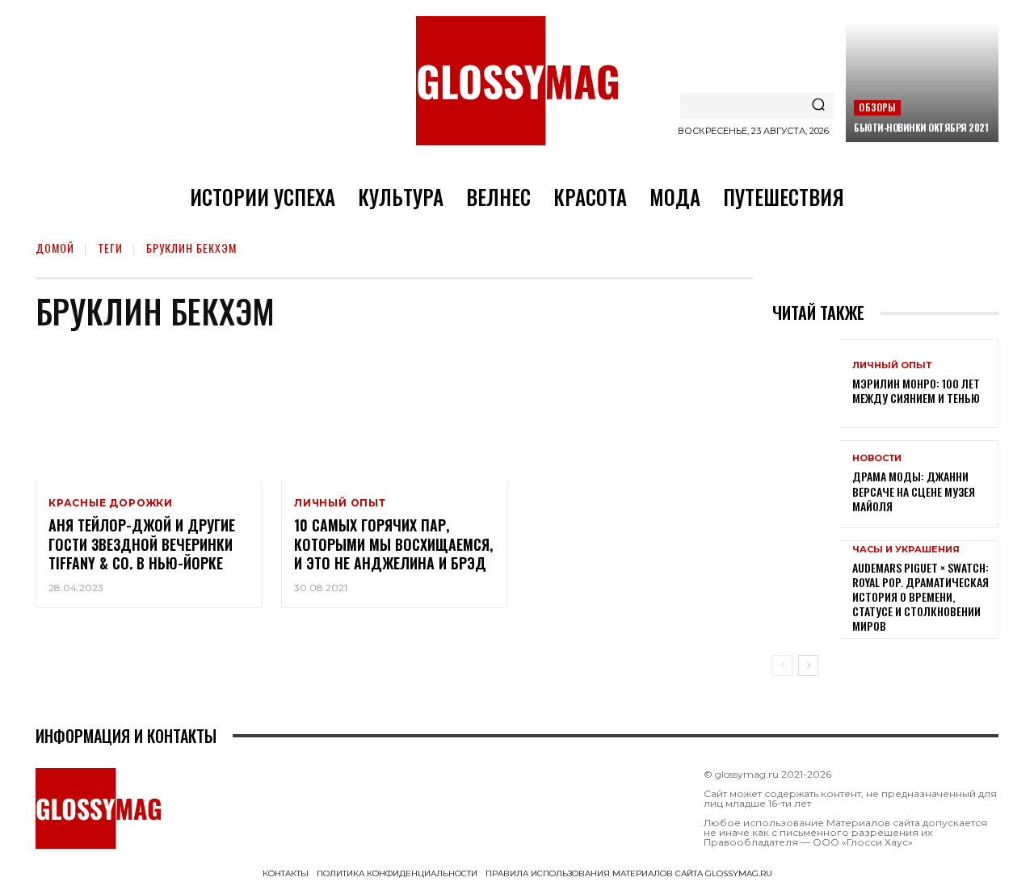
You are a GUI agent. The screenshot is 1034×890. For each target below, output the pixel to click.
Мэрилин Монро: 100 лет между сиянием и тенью (916, 390)
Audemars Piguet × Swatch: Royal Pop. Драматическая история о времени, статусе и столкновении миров (920, 597)
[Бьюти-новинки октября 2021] (922, 82)
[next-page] (808, 665)
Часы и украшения (906, 549)
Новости (877, 458)
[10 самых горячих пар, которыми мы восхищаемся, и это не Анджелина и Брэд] (394, 414)
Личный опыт (340, 503)
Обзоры (877, 107)
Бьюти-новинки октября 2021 (921, 127)
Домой (55, 247)
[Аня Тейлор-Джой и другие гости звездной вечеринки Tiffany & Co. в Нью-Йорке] (149, 414)
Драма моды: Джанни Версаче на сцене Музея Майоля (913, 491)
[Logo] (517, 80)
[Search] (818, 106)
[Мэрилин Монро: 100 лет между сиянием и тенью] (806, 383)
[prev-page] (782, 665)
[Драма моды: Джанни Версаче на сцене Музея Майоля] (806, 484)
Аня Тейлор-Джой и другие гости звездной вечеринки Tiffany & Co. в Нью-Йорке (141, 543)
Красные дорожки (110, 503)
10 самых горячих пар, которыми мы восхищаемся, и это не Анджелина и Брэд (393, 543)
